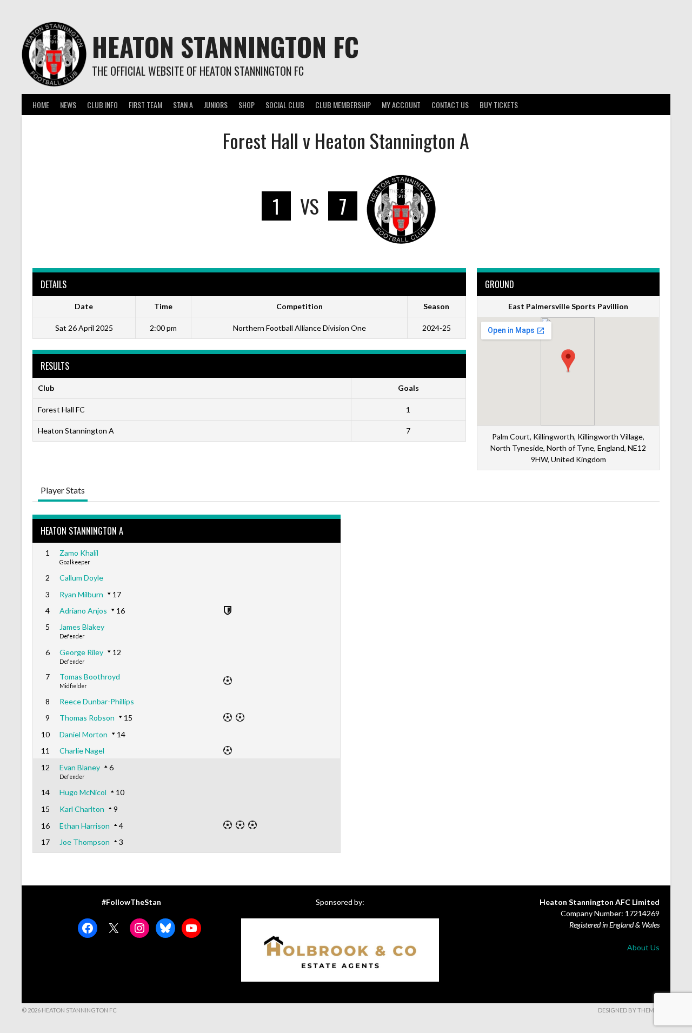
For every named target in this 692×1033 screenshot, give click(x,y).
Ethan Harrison (84, 825)
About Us (643, 947)
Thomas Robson (87, 717)
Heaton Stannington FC (225, 46)
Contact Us (450, 104)
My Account (401, 104)
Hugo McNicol (83, 792)
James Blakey (81, 626)
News (68, 104)
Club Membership (343, 104)
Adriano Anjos (83, 610)
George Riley (81, 652)
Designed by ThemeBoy (634, 1010)
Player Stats (63, 490)
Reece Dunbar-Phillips (96, 701)
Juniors (216, 104)
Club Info (102, 104)
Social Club (284, 104)
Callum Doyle (81, 577)
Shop (246, 104)
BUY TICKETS (499, 104)
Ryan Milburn (81, 594)
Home (40, 104)
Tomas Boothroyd (89, 676)
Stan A (183, 104)
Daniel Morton (83, 734)
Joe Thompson (84, 842)
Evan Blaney (79, 767)
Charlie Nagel (81, 750)
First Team (145, 104)
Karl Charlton (81, 809)
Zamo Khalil (78, 552)
